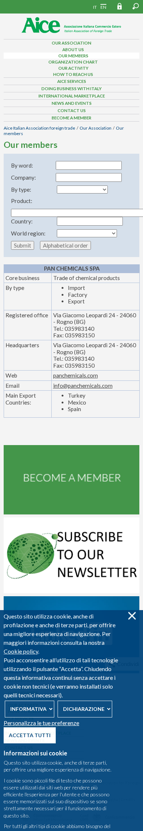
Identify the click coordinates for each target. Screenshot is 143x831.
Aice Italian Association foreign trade (39, 128)
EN (103, 7)
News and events (72, 103)
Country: (22, 221)
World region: (28, 233)
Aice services (71, 81)
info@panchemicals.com (83, 385)
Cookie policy (21, 651)
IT (95, 7)
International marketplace (71, 95)
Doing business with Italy (71, 88)
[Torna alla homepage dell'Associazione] (71, 35)
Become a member (71, 117)
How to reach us (73, 74)
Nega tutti (132, 616)
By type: (21, 189)
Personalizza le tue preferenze (41, 722)
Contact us (72, 110)
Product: (21, 201)
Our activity (73, 68)
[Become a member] (71, 513)
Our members (73, 55)
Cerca (135, 6)
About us (73, 49)
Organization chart (73, 62)
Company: (23, 177)
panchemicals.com (75, 375)
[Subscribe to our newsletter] (71, 591)
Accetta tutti (30, 735)
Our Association (71, 43)
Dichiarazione (83, 709)
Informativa (28, 709)
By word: (22, 165)
